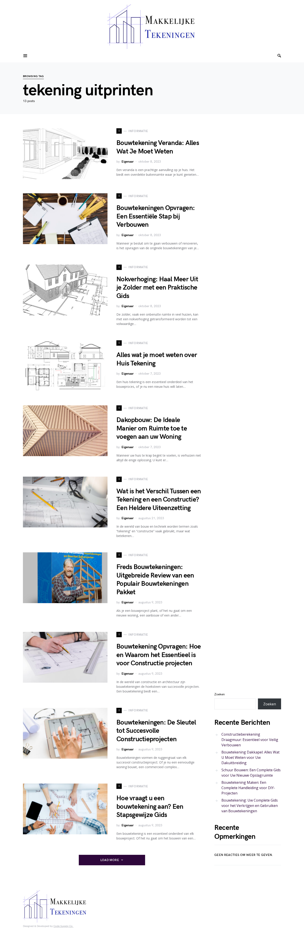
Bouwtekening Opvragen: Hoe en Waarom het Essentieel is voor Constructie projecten (158, 655)
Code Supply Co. (63, 926)
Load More (109, 860)
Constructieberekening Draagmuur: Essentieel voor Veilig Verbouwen (249, 739)
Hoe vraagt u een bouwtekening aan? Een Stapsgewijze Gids (149, 806)
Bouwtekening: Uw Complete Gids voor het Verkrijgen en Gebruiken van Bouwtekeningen (249, 805)
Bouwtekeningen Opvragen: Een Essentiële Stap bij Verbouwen (155, 216)
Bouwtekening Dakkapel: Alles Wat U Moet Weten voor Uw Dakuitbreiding (250, 757)
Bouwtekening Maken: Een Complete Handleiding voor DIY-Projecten (248, 788)
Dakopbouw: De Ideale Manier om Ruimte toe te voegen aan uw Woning (151, 428)
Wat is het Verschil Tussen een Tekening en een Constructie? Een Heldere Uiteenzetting (158, 499)
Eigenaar (128, 161)
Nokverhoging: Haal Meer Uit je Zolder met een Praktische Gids (157, 287)
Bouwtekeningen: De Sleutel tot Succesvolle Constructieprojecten (156, 731)
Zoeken (219, 694)
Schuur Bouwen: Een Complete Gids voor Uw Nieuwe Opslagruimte (251, 773)
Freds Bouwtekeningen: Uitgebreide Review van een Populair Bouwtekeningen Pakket (155, 579)
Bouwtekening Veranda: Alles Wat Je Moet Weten (157, 147)
